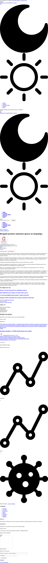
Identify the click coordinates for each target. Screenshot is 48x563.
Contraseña (2, 555)
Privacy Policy (17, 0)
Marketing (4, 516)
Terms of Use (24, 0)
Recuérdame (3, 557)
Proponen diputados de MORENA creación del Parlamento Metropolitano (14, 338)
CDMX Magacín (3, 245)
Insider (3, 512)
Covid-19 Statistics (11, 503)
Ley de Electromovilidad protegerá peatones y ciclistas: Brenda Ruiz (14, 295)
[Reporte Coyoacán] (8, 2)
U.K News (4, 509)
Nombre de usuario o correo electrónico (8, 553)
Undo (1, 534)
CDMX (1, 328)
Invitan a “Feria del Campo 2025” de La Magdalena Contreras (13, 290)
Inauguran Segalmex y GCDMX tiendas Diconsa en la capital (16, 331)
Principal (7, 230)
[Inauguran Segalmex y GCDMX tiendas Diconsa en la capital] (24, 327)
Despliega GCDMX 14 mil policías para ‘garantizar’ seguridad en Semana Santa (17, 297)
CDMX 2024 (2, 230)
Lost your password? (4, 562)
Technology (4, 514)
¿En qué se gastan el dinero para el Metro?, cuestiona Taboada (12, 337)
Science (4, 513)
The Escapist (5, 511)
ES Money (4, 508)
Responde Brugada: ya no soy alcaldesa (8, 339)
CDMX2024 (7, 300)
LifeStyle (4, 515)
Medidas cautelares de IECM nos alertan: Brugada (10, 336)
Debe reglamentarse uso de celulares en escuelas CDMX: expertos (14, 292)
